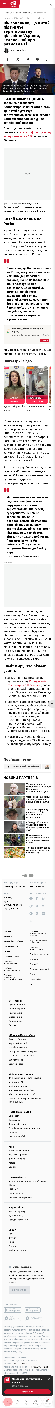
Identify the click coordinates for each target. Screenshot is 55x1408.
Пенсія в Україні (17, 1136)
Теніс (11, 1242)
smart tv (13, 1318)
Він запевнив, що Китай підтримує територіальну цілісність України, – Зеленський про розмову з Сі (42, 13)
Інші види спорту (17, 1250)
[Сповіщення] (51, 4)
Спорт (12, 1229)
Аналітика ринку (17, 1211)
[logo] (13, 4)
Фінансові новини (18, 1124)
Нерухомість (16, 1207)
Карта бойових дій (18, 1043)
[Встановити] (27, 1386)
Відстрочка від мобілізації (22, 1094)
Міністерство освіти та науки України (27, 1181)
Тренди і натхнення (18, 1219)
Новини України (22, 13)
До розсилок (19, 1290)
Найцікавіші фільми (19, 1150)
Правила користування (10, 962)
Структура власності (39, 969)
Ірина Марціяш (18, 50)
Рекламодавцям (11, 956)
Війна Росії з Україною (22, 1035)
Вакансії (33, 964)
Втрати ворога (16, 1064)
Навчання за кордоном (20, 1197)
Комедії (12, 1163)
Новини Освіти (17, 1177)
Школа (12, 1185)
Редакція (8, 936)
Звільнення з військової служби (25, 1078)
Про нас (7, 931)
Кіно (11, 1146)
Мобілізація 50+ (16, 1082)
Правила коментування (36, 948)
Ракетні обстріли (17, 1039)
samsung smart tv (34, 1318)
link (31, 898)
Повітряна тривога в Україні (23, 1051)
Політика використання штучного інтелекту (13, 977)
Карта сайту (35, 979)
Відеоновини (15, 1017)
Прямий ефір (15, 1013)
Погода (12, 1025)
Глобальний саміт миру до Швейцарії (26, 683)
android (13, 1310)
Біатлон (12, 1246)
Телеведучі (9, 951)
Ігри (32, 984)
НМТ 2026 (13, 1189)
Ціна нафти (14, 1116)
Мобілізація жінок (18, 1086)
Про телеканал (11, 946)
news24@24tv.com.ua (14, 886)
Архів (32, 974)
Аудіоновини (15, 1021)
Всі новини (15, 1000)
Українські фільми (18, 1154)
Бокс (11, 1234)
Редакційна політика (13, 941)
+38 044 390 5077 (38, 886)
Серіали (13, 1167)
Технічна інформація (39, 954)
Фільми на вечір (17, 1158)
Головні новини (17, 1004)
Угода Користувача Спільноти (39, 941)
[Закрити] (49, 1379)
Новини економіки (20, 1112)
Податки (13, 1132)
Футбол (12, 1238)
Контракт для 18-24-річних (22, 1090)
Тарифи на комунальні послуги (24, 1128)
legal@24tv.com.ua (39, 1367)
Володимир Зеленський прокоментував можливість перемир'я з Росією (25, 207)
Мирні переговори (18, 1047)
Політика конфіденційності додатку (38, 933)
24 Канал (8, 13)
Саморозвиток (16, 1193)
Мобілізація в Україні (21, 1074)
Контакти (34, 959)
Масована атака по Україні (22, 1055)
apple (34, 1310)
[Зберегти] (47, 59)
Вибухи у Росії (16, 1059)
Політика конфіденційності (12, 969)
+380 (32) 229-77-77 (21, 1364)
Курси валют (15, 1120)
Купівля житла (16, 1215)
